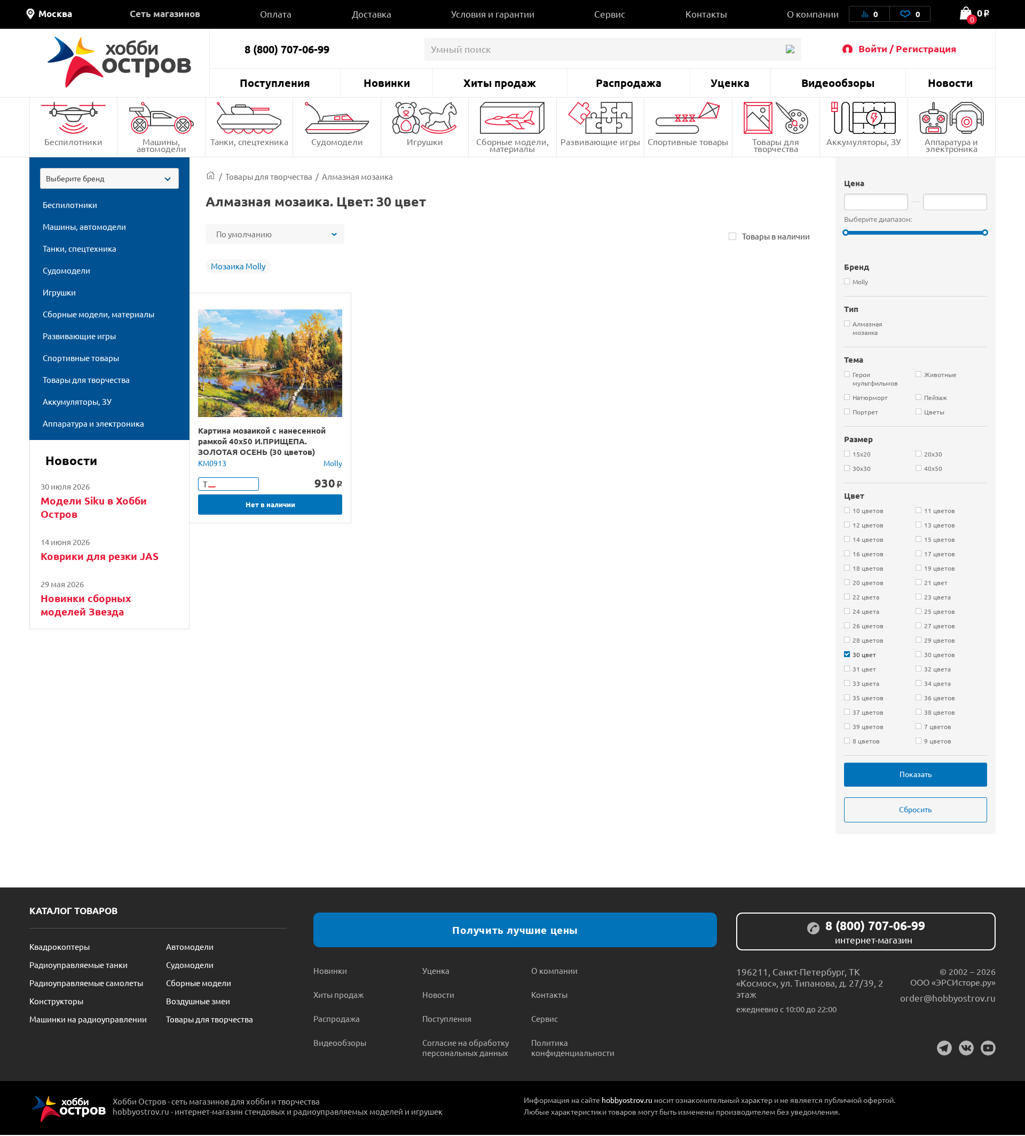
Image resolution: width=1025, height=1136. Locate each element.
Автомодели (190, 946)
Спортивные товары (688, 141)
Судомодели (337, 141)
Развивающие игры (600, 141)
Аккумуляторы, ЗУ (863, 141)
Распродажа (628, 83)
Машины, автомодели (161, 145)
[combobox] (109, 178)
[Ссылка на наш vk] (966, 1048)
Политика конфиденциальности (572, 1047)
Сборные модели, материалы (512, 145)
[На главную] (119, 62)
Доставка (371, 13)
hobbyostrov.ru (627, 1100)
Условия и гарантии (492, 13)
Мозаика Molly (238, 266)
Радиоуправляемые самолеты (86, 983)
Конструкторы (56, 1001)
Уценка (730, 83)
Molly (333, 463)
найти (789, 49)
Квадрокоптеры (59, 946)
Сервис (609, 13)
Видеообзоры (837, 83)
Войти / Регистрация (907, 48)
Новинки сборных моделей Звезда (86, 604)
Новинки (387, 83)
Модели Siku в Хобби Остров (94, 507)
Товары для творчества (775, 145)
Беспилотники (73, 141)
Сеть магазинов (165, 13)
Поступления (275, 83)
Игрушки (425, 141)
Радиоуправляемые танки (78, 964)
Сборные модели (198, 983)
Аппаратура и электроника (951, 145)
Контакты (706, 13)
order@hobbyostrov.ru (948, 997)
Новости (950, 83)
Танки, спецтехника (249, 141)
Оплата (275, 13)
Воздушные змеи (198, 1001)
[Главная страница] (211, 176)
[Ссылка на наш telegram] (944, 1048)
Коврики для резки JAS (100, 556)
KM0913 (212, 463)
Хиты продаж (499, 83)
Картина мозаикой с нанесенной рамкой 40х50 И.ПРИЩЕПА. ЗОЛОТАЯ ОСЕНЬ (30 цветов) (262, 441)
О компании (813, 13)
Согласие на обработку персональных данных (465, 1047)
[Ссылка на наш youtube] (988, 1048)
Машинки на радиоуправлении (88, 1019)
